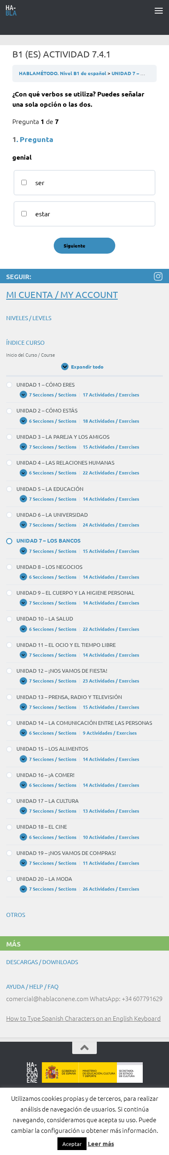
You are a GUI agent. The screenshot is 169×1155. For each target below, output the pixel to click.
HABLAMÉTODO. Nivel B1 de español (63, 73)
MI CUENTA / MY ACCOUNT (62, 294)
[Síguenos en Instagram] (158, 276)
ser (39, 182)
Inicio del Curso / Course (30, 354)
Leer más (101, 1143)
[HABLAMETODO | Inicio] (13, 10)
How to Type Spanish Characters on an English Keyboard (83, 1018)
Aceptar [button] (72, 1143)
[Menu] (158, 10)
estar (42, 213)
